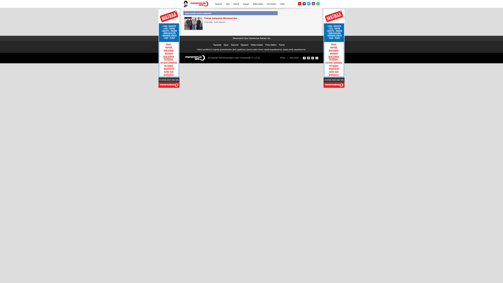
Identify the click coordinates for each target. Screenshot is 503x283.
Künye (282, 58)
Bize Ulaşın (294, 58)
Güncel (236, 4)
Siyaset (246, 4)
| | (214, 22)
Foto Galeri (271, 4)
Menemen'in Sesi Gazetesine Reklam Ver (251, 38)
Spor (228, 4)
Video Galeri (258, 4)
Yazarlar (218, 4)
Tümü (282, 4)
